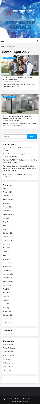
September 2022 (8, 282)
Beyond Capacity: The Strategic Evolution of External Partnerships (17, 155)
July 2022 (6, 289)
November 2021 (8, 319)
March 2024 (6, 229)
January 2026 (7, 192)
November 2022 (8, 274)
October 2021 (7, 322)
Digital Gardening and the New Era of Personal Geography (18, 149)
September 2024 (8, 214)
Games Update (8, 352)
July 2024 (6, 222)
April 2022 (6, 300)
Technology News (9, 363)
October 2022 (7, 278)
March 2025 (6, 203)
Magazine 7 (15, 401)
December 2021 (8, 315)
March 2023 (6, 259)
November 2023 (8, 237)
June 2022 (6, 293)
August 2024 (7, 218)
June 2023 (6, 248)
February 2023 (7, 263)
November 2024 (8, 211)
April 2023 (6, 255)
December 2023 (8, 233)
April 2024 (6, 226)
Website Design (8, 367)
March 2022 (6, 304)
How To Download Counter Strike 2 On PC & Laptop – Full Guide (20, 175)
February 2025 (7, 207)
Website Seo (7, 370)
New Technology (9, 58)
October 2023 (7, 240)
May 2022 (6, 296)
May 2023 (6, 252)
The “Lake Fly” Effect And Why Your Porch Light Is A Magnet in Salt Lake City (20, 161)
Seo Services (7, 359)
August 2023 (7, 244)
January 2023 (7, 267)
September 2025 (8, 199)
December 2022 (8, 270)
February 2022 (7, 308)
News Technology (8, 334)
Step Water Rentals (20, 25)
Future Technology (9, 348)
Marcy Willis (9, 82)
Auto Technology (9, 96)
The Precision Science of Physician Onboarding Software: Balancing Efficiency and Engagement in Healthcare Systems (19, 168)
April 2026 (6, 188)
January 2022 (7, 311)
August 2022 (7, 285)
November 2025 (8, 196)
